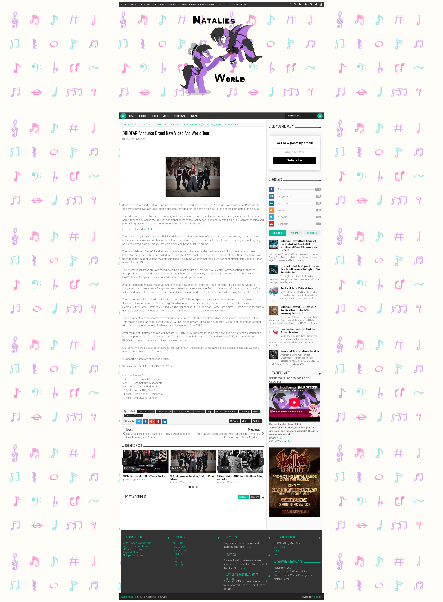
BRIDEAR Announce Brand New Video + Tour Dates (145, 476)
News (131, 116)
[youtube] (321, 4)
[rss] (305, 4)
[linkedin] (300, 4)
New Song (244, 411)
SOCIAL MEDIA (239, 4)
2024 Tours (143, 411)
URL (258, 421)
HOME (124, 4)
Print (247, 421)
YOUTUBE (178, 565)
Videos (166, 116)
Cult (187, 411)
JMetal (197, 411)
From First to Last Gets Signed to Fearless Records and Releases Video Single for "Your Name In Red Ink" (301, 269)
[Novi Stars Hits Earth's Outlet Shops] (273, 291)
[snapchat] (310, 4)
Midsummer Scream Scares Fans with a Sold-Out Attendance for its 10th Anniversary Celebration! (298, 310)
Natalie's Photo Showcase (138, 546)
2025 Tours (161, 411)
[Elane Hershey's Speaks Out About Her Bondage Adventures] (273, 332)
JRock (218, 411)
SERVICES (173, 4)
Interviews (179, 116)
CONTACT (146, 4)
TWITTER (178, 561)
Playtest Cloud (131, 552)
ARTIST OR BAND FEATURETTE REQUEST (209, 4)
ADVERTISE (159, 4)
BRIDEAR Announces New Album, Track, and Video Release (192, 477)
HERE (150, 229)
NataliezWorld (128, 596)
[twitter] (315, 4)
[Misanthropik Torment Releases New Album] (273, 354)
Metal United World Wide (137, 543)
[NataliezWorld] (123, 116)
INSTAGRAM (180, 550)
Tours (155, 116)
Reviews (193, 116)
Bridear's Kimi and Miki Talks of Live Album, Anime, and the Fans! (240, 477)
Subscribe (294, 160)
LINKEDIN (178, 554)
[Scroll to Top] (438, 595)
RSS (175, 557)
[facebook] (289, 4)
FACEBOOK (179, 546)
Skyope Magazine (133, 555)
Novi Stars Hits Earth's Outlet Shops (297, 288)
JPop (209, 411)
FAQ (184, 4)
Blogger (317, 596)
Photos (143, 116)
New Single (230, 411)
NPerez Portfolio (132, 549)
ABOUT (134, 4)
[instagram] (295, 4)
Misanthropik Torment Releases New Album (300, 351)
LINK (281, 438)
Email (235, 421)
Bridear (176, 411)
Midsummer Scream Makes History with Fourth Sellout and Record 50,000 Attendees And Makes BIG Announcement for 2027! (299, 245)
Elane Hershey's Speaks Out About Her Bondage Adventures (298, 330)
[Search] (320, 116)
